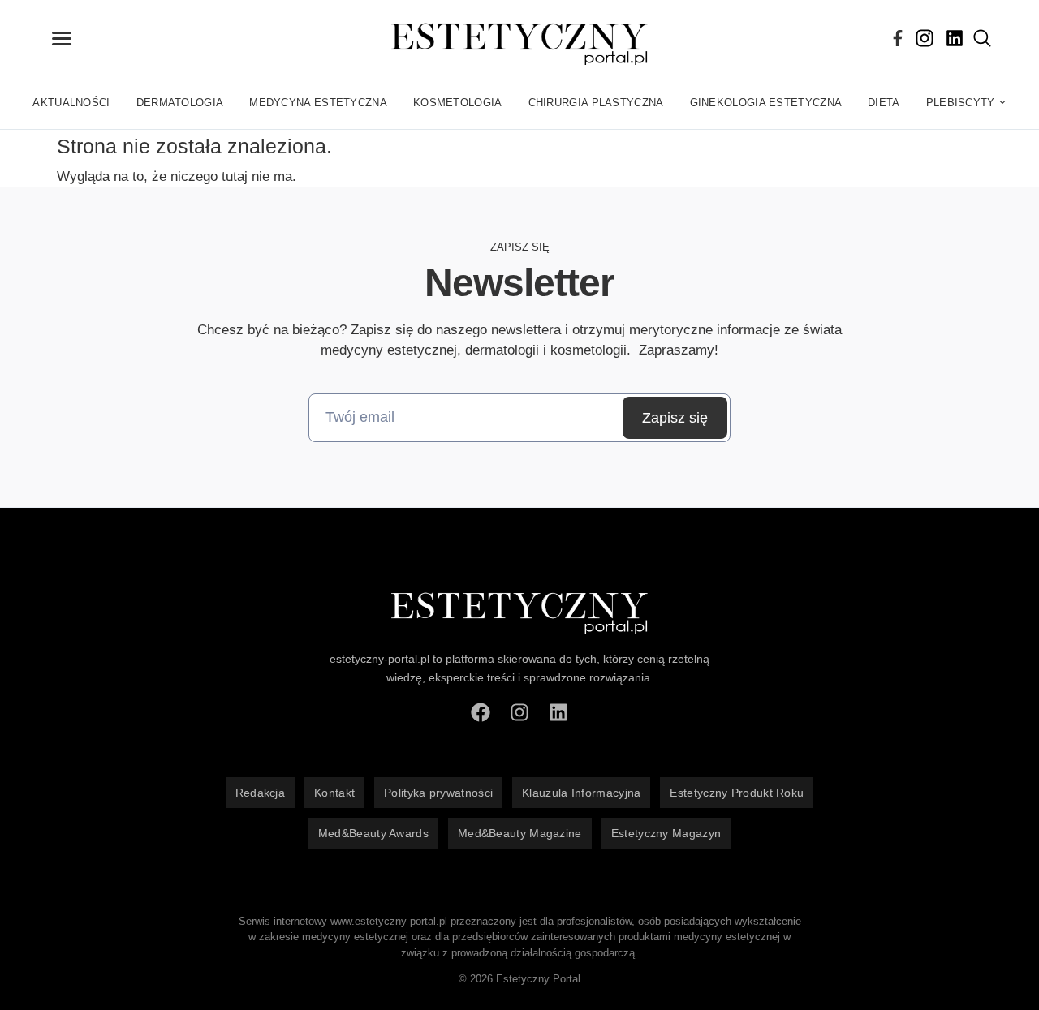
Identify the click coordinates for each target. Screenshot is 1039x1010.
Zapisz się (675, 418)
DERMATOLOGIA (180, 103)
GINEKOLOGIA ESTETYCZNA (766, 103)
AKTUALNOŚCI (71, 103)
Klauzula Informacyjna (581, 792)
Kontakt (334, 792)
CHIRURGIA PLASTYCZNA (596, 103)
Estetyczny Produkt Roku (737, 792)
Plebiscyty (960, 103)
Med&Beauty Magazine (520, 833)
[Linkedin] (954, 38)
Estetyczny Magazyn (666, 833)
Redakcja (260, 792)
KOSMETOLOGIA (457, 103)
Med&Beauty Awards (373, 833)
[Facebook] (898, 38)
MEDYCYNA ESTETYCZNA (318, 103)
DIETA (884, 103)
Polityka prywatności (438, 792)
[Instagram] (924, 38)
